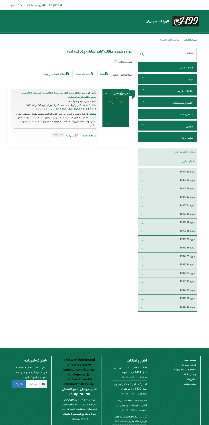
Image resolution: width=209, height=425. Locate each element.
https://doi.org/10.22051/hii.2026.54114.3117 (65, 109)
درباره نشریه (189, 364)
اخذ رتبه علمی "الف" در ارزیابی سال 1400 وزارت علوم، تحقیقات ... (130, 388)
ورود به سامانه (35, 5)
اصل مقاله (64, 135)
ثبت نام (15, 5)
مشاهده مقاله (88, 135)
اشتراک (19, 384)
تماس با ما (187, 138)
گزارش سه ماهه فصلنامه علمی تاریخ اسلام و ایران (130, 419)
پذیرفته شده (83, 74)
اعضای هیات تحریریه (185, 369)
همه (102, 74)
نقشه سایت (190, 384)
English (54, 5)
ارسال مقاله (186, 114)
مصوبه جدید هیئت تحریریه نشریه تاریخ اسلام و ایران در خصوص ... (132, 405)
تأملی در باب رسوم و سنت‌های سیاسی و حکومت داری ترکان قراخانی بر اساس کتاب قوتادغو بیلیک (58, 95)
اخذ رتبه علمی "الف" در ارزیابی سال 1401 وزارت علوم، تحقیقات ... (130, 372)
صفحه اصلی (190, 39)
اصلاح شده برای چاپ (54, 74)
